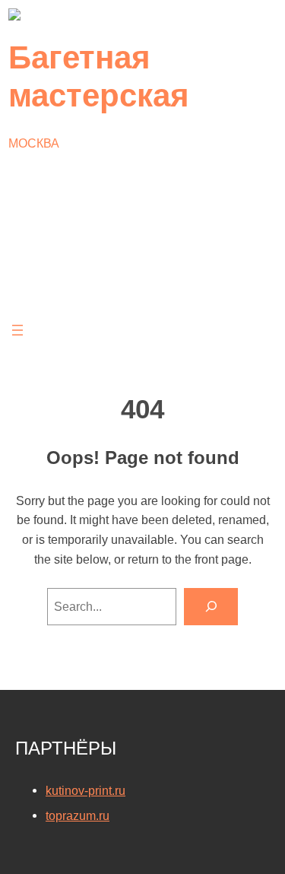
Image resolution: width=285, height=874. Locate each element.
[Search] (211, 607)
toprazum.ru (77, 815)
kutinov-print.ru (85, 790)
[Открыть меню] (17, 330)
